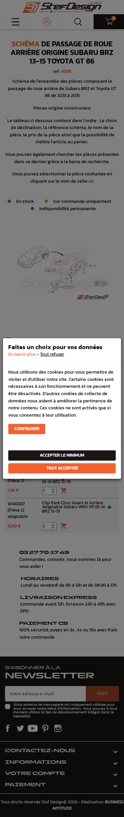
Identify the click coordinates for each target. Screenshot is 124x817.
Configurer (26, 429)
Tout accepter (62, 468)
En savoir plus (22, 354)
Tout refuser (52, 354)
